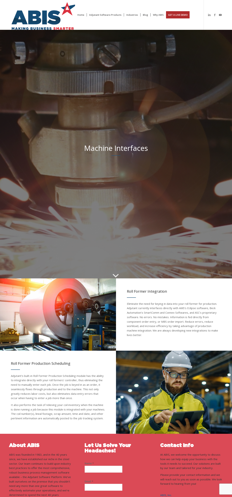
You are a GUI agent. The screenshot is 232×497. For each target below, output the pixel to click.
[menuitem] (81, 15)
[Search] (195, 15)
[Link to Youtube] (220, 15)
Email (89, 481)
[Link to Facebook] (215, 15)
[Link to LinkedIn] (209, 15)
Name (89, 463)
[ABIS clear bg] (45, 15)
